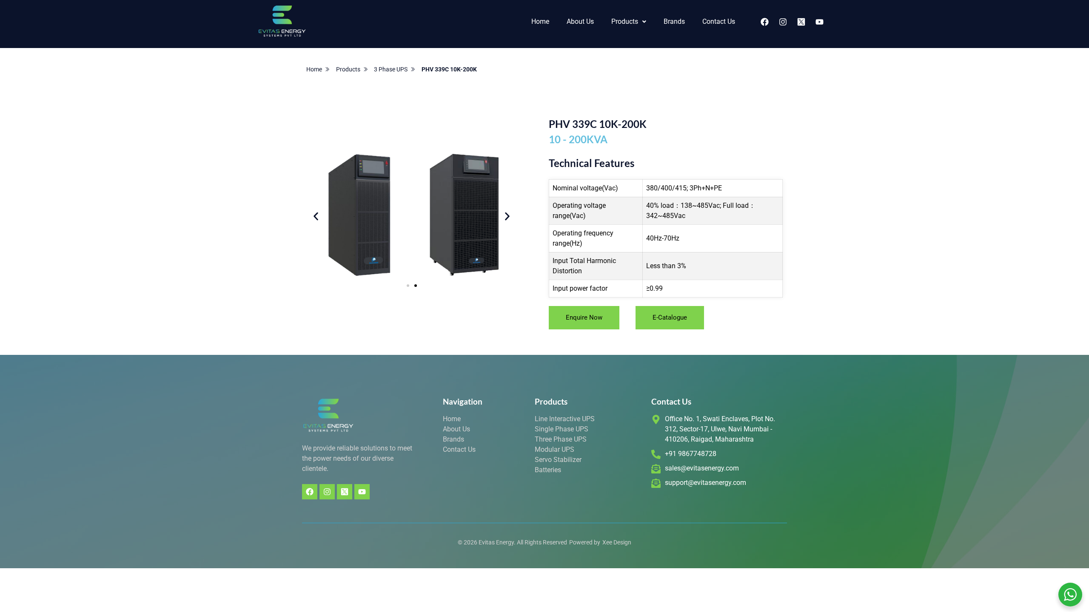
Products (624, 21)
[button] (629, 21)
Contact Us (718, 21)
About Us (580, 21)
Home (540, 21)
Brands (674, 21)
